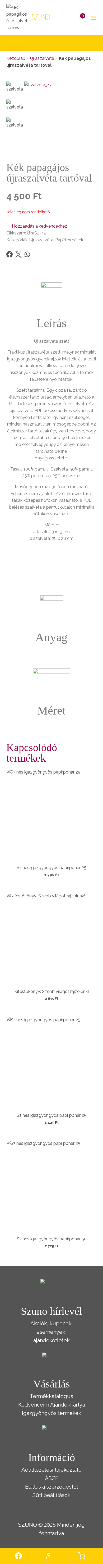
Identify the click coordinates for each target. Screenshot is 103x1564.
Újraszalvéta (42, 58)
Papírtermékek (69, 239)
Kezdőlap (15, 58)
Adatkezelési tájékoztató (51, 1470)
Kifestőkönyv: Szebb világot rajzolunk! (51, 991)
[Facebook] (9, 254)
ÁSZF (51, 1478)
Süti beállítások (51, 1495)
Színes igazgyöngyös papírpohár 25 (51, 867)
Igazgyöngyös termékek (51, 1413)
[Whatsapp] (27, 254)
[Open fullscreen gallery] (91, 148)
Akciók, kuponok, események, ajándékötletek (51, 1332)
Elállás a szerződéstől (51, 1487)
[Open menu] (92, 17)
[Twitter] (18, 254)
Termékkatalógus (51, 1396)
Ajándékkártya (67, 1405)
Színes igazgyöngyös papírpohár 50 (52, 1238)
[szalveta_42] (60, 118)
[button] (36, 226)
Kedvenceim (33, 1405)
